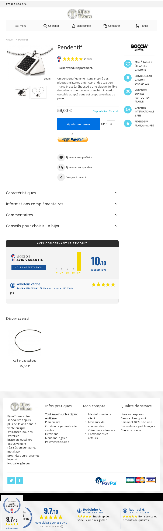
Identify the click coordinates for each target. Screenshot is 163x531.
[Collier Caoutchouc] (24, 342)
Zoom (47, 78)
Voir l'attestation (28, 267)
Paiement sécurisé (57, 442)
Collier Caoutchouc (24, 360)
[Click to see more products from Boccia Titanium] (139, 47)
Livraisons (51, 434)
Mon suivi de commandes (96, 424)
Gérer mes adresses (101, 430)
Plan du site (52, 422)
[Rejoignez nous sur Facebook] (19, 480)
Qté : (104, 124)
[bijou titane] (81, 14)
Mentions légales (56, 438)
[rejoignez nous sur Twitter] (11, 480)
